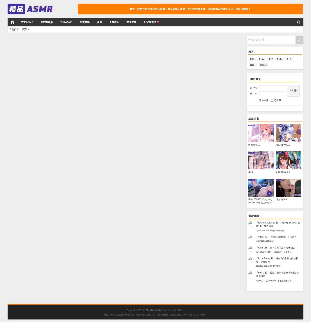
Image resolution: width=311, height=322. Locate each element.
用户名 (253, 87)
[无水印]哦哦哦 (277, 237)
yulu (260, 237)
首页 (12, 22)
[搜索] (298, 22)
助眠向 (263, 64)
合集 (99, 22)
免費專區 (85, 22)
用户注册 (264, 100)
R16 (252, 59)
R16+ (261, 59)
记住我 (277, 100)
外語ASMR (66, 22)
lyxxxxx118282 (266, 222)
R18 (289, 59)
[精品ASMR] (31, 4)
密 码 (253, 93)
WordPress (179, 310)
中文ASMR (27, 22)
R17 (271, 59)
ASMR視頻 (46, 22)
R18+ (253, 64)
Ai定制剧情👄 (151, 22)
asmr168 (262, 247)
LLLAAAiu (263, 258)
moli (260, 272)
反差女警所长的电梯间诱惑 (284, 272)
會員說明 (114, 22)
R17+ (280, 59)
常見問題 (132, 22)
